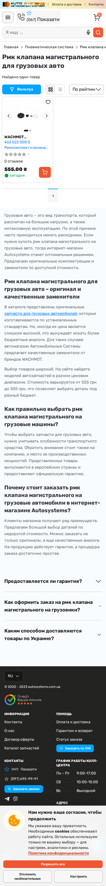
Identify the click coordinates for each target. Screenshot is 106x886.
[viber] (15, 798)
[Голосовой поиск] (88, 32)
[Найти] (98, 32)
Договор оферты (19, 739)
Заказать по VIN (78, 748)
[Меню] (8, 17)
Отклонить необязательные (27, 876)
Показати (43, 19)
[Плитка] (50, 89)
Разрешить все (53, 864)
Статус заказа (69, 739)
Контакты (96, 4)
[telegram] (7, 798)
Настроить (78, 876)
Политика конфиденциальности (58, 853)
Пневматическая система (49, 47)
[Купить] (45, 172)
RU (10, 676)
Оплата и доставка (67, 4)
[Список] (59, 89)
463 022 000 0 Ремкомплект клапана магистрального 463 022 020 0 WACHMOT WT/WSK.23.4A (26, 145)
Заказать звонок (26, 789)
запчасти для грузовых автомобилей (40, 313)
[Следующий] (46, 116)
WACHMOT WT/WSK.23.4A (18, 137)
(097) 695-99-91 (24, 779)
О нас (9, 730)
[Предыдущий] (8, 116)
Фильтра (25, 89)
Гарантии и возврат (74, 730)
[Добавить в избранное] (48, 102)
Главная (11, 47)
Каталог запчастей (21, 748)
